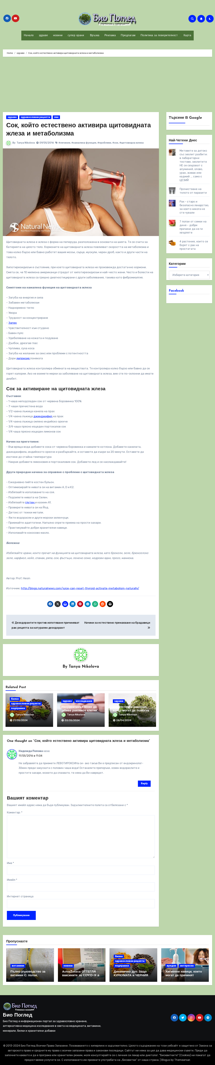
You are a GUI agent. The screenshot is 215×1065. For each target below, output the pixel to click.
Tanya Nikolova (26, 142)
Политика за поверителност (159, 35)
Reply (144, 783)
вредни (171, 965)
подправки (18, 708)
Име (10, 863)
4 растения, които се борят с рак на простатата (194, 245)
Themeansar (182, 1059)
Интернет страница (20, 896)
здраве (43, 35)
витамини (18, 965)
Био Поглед (17, 1015)
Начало (29, 35)
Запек (12, 322)
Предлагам (128, 35)
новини (58, 35)
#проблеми (104, 142)
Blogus (165, 1059)
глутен (30, 502)
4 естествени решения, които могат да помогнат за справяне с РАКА (132, 711)
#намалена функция (83, 142)
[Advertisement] (107, 85)
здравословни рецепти (35, 117)
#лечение (64, 142)
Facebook (176, 290)
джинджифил (43, 416)
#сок (115, 142)
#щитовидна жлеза (131, 142)
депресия (23, 358)
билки (15, 698)
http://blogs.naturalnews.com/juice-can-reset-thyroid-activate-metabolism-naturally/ (80, 588)
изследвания (84, 701)
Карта (187, 35)
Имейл (12, 879)
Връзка (94, 35)
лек (56, 117)
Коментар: (14, 812)
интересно (187, 965)
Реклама (110, 35)
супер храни (76, 35)
